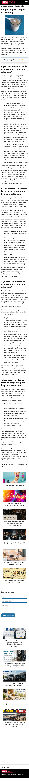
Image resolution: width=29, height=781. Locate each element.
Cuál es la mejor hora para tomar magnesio (7, 465)
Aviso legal (3, 774)
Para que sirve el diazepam (22, 465)
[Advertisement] (14, 746)
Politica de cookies (12, 774)
